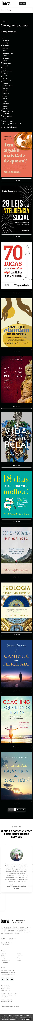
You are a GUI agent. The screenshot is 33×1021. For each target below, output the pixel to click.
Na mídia (3, 956)
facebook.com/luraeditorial (7, 970)
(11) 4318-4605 (5, 988)
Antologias (20, 956)
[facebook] (3, 979)
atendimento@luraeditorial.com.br (10, 1006)
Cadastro (22, 3)
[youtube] (12, 979)
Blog (18, 958)
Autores (19, 953)
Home (2, 10)
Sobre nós (3, 953)
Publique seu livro (5, 960)
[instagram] (7, 979)
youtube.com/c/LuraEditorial (8, 974)
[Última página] (23, 809)
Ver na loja (16, 180)
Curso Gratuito (4, 962)
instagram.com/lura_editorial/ (8, 972)
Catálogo (3, 958)
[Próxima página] (20, 809)
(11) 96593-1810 (6, 990)
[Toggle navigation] (30, 3)
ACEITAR (28, 1019)
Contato (19, 960)
